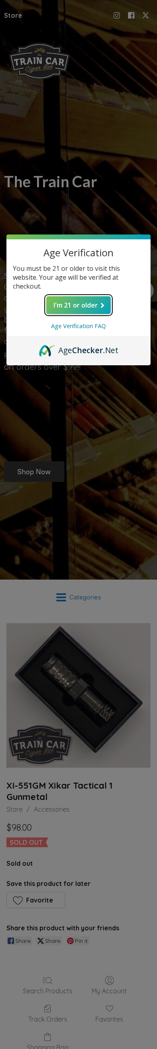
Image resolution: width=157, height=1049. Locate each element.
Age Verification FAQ (78, 326)
